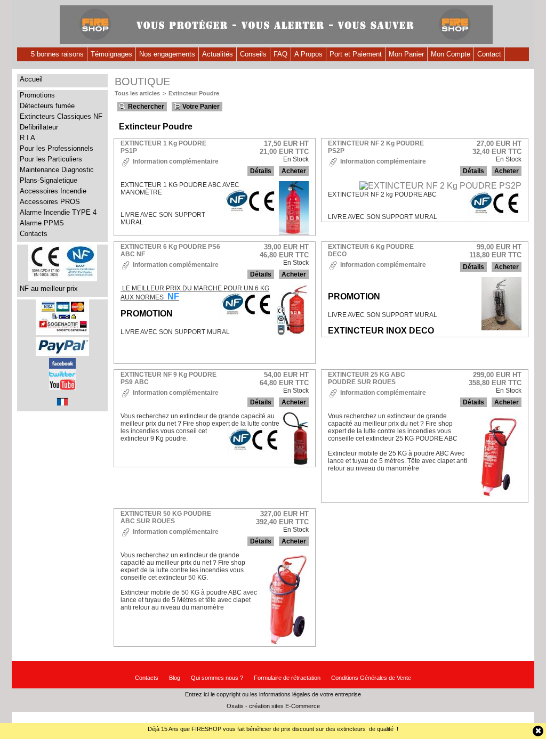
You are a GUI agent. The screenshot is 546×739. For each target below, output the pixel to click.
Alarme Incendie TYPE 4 (58, 212)
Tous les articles (137, 93)
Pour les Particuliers (51, 159)
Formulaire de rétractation (287, 678)
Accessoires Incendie (53, 191)
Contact (489, 54)
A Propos (308, 54)
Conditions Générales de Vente (371, 678)
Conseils (253, 54)
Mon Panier (406, 54)
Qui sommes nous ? (217, 678)
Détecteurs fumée (47, 106)
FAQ (280, 54)
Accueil (31, 79)
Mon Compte (450, 54)
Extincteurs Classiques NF (61, 116)
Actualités (217, 54)
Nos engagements (167, 54)
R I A (27, 138)
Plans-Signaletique (48, 180)
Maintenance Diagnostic (57, 170)
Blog (174, 678)
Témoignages (111, 54)
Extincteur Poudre (193, 93)
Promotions (37, 95)
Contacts (33, 234)
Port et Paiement (356, 54)
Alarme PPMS (42, 223)
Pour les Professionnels (56, 148)
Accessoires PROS (50, 202)
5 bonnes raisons (57, 54)
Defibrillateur (39, 127)
